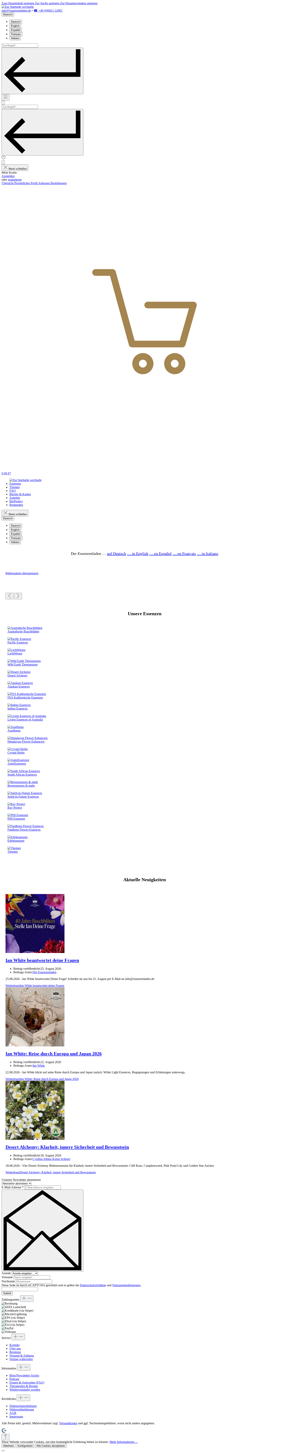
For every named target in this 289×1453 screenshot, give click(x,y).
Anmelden (8, 176)
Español (15, 30)
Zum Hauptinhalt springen (18, 3)
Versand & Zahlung (21, 1355)
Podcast (14, 1379)
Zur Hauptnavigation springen (79, 3)
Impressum (16, 1416)
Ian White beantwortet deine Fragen (42, 960)
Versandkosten (68, 1423)
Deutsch (15, 21)
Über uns (15, 1348)
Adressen (44, 183)
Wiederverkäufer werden (24, 1389)
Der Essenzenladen (44, 972)
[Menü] (5, 97)
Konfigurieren (25, 1445)
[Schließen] (3, 1450)
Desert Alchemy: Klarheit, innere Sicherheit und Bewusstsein (67, 1147)
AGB (12, 1413)
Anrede (7, 1273)
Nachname (9, 1281)
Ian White (39, 1065)
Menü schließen (18, 168)
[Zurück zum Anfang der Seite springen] (5, 1437)
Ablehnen (8, 1445)
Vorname (8, 1277)
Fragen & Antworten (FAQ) (26, 1382)
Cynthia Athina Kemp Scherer (51, 1159)
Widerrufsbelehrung (21, 1409)
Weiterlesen (35, 985)
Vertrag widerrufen (21, 1359)
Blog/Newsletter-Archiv (24, 1375)
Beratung (15, 1352)
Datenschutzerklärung (23, 1406)
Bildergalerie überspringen (22, 573)
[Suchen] (42, 71)
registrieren (15, 179)
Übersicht (8, 183)
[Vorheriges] (9, 596)
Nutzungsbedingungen (126, 1285)
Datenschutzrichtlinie (93, 1285)
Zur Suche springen (47, 3)
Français (16, 34)
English (15, 25)
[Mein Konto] (3, 162)
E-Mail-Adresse (13, 1187)
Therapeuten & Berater (23, 1386)
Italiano (15, 38)
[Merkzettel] (4, 158)
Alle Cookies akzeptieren (51, 1445)
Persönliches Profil (26, 183)
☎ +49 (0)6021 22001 (48, 10)
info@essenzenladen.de (16, 10)
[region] (144, 585)
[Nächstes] (18, 596)
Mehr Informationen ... (124, 1442)
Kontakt (14, 1345)
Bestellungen (59, 183)
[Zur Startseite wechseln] (18, 6)
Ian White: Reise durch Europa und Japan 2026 (54, 1053)
